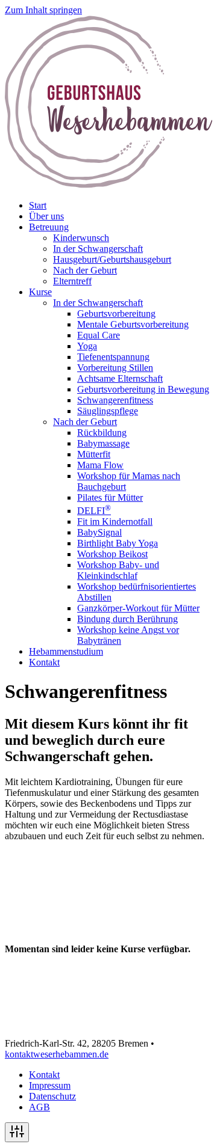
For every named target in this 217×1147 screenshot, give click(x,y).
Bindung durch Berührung (127, 619)
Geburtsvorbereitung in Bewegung (143, 389)
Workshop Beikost (112, 554)
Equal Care (98, 335)
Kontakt (44, 662)
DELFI (94, 511)
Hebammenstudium (66, 651)
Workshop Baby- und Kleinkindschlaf (118, 570)
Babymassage (103, 443)
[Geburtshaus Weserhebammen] (108, 185)
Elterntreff (72, 281)
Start (37, 205)
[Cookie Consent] (17, 1132)
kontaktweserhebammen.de (56, 1054)
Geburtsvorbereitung (116, 313)
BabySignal (99, 532)
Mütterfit (93, 454)
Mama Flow (100, 465)
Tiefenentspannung (113, 357)
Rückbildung (102, 432)
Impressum (50, 1085)
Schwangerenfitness (115, 400)
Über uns (46, 216)
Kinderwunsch (81, 238)
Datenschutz (52, 1096)
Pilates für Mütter (110, 497)
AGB (39, 1107)
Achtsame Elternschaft (120, 378)
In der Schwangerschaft (98, 248)
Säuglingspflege (107, 411)
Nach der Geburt (85, 270)
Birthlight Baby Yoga (117, 543)
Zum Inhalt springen (43, 10)
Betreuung (49, 227)
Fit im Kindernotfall (115, 521)
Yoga (87, 346)
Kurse (40, 292)
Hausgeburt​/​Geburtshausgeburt (112, 259)
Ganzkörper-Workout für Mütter (138, 608)
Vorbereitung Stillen (115, 367)
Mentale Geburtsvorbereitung (133, 324)
